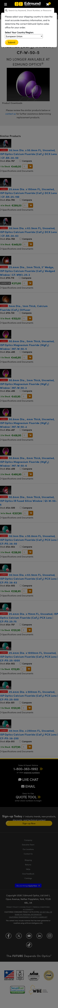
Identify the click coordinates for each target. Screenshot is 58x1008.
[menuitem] (6, 3)
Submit (11, 42)
